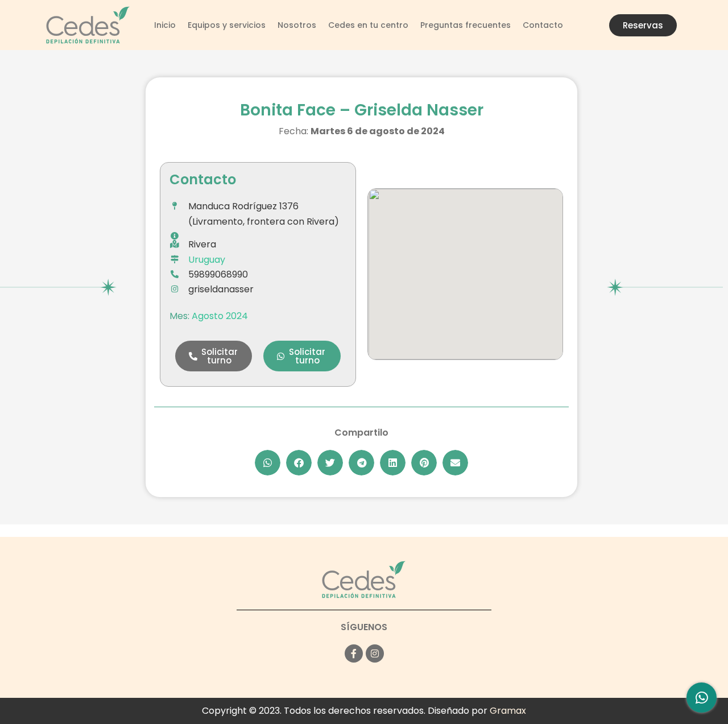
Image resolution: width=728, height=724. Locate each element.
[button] (213, 356)
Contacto (543, 25)
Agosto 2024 (220, 315)
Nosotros (297, 25)
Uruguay (206, 259)
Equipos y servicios (227, 25)
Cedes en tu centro (368, 25)
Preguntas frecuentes (465, 25)
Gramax (508, 710)
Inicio (165, 25)
